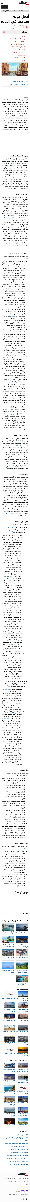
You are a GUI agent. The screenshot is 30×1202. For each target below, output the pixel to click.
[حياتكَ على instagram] (21, 1199)
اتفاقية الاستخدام (11, 1178)
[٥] (13, 217)
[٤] (8, 188)
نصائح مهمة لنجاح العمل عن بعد (19, 1152)
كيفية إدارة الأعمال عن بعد (20, 1135)
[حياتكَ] (24, 3)
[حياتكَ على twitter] (26, 1199)
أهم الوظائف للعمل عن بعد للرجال (18, 1164)
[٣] (9, 188)
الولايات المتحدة (15, 644)
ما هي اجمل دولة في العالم (20, 81)
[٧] (24, 258)
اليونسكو (13, 165)
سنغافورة (5, 718)
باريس (7, 576)
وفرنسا (17, 218)
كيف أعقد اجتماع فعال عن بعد (19, 1146)
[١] (3, 129)
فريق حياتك (12, 1181)
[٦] (27, 247)
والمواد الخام (17, 488)
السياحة (22, 100)
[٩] (18, 515)
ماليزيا (13, 712)
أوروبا (15, 197)
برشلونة (20, 599)
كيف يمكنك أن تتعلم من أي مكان (18, 1161)
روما (13, 382)
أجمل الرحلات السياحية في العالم (19, 85)
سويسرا (17, 445)
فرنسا (16, 540)
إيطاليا (4, 218)
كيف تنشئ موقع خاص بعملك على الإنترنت (16, 1143)
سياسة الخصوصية (23, 1178)
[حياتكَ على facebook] (23, 1199)
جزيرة (13, 316)
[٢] (2, 129)
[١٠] (12, 532)
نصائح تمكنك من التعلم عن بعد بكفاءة (17, 1155)
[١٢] (14, 775)
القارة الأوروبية (9, 527)
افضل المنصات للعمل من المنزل (19, 1149)
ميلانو (14, 409)
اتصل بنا (26, 1184)
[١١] (7, 686)
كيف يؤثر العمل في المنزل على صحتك (17, 1158)
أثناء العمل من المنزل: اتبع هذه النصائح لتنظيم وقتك (15, 1139)
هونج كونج (8, 689)
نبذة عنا (26, 1181)
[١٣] (24, 848)
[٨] (6, 468)
